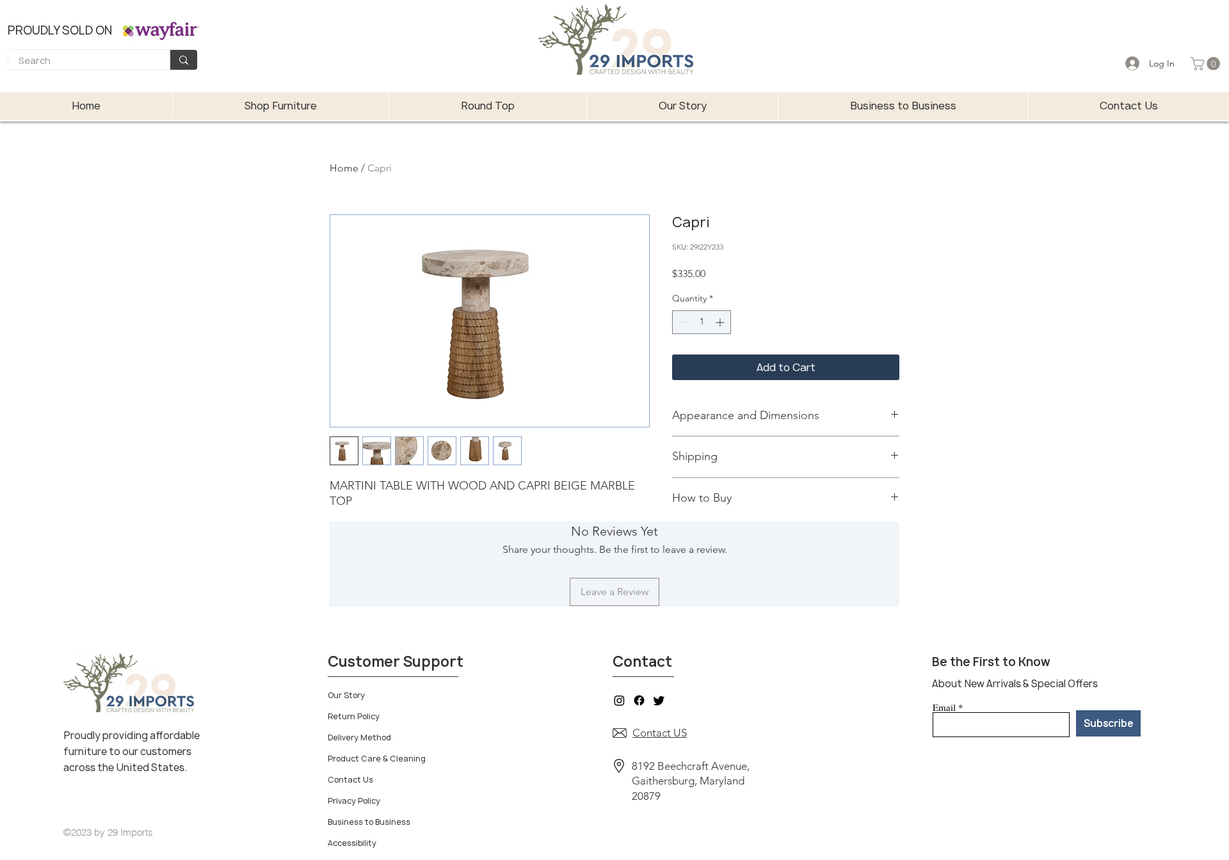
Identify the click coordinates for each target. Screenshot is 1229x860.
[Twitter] (659, 700)
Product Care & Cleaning (377, 758)
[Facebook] (639, 700)
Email (944, 707)
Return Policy (354, 716)
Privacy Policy (354, 800)
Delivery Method (359, 737)
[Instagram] (619, 700)
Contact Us (350, 779)
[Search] (183, 60)
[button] (1207, 63)
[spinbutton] (701, 322)
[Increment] (721, 322)
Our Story (346, 695)
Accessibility (352, 843)
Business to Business (369, 821)
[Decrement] (682, 322)
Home (344, 168)
